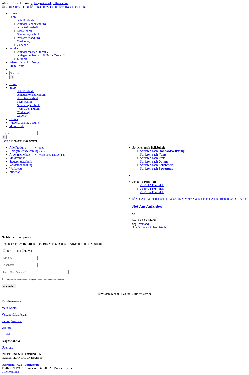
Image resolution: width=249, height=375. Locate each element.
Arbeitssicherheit (19, 154)
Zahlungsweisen (12, 321)
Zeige (152, 185)
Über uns (7, 347)
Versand (144, 224)
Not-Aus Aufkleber (147, 206)
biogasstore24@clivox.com (51, 3)
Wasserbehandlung (20, 165)
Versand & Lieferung (14, 314)
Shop (5, 140)
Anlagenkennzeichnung (24, 151)
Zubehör (14, 172)
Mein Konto (9, 307)
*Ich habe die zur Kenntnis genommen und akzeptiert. (35, 280)
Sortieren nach (162, 151)
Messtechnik (17, 158)
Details (162, 227)
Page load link (10, 371)
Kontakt (6, 334)
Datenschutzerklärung (24, 280)
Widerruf (7, 327)
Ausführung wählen (144, 227)
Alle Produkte (17, 147)
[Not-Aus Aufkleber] (189, 199)
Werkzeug (15, 168)
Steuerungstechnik (20, 161)
